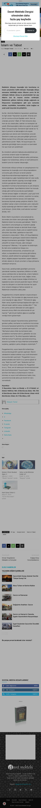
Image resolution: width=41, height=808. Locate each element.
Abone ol (30, 30)
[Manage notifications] (4, 803)
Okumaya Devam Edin (20, 36)
